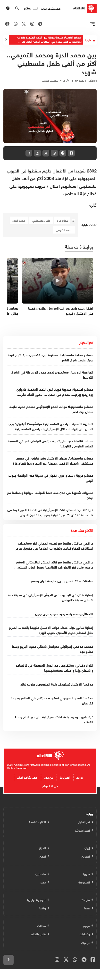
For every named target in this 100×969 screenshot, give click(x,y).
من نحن (48, 776)
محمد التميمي (64, 229)
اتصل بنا (65, 776)
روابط (79, 776)
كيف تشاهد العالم (50, 8)
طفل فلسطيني (41, 220)
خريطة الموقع (50, 785)
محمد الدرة (18, 220)
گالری (92, 204)
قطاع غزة (62, 220)
